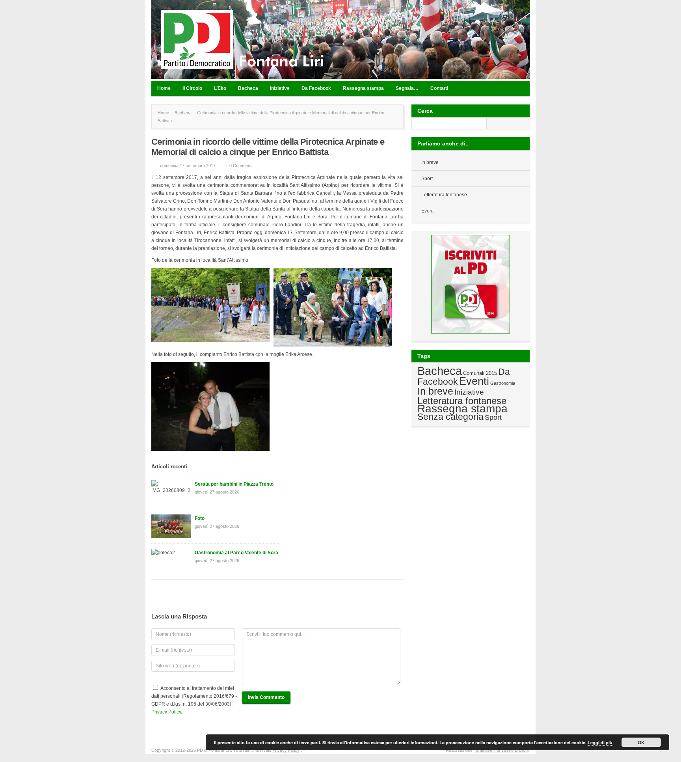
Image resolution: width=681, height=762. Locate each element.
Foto (200, 518)
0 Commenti (240, 165)
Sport (427, 178)
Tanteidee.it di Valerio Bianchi (501, 750)
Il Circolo (192, 88)
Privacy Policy (166, 712)
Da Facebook (316, 88)
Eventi (428, 211)
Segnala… (407, 88)
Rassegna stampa (363, 88)
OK (641, 742)
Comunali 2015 (480, 373)
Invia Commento (266, 697)
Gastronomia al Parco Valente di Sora (236, 552)
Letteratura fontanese (444, 194)
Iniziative (280, 88)
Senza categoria (450, 417)
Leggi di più (600, 742)
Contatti (439, 88)
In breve (430, 162)
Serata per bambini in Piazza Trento (234, 484)
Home (164, 88)
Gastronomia (502, 383)
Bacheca (248, 88)
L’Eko (220, 88)
